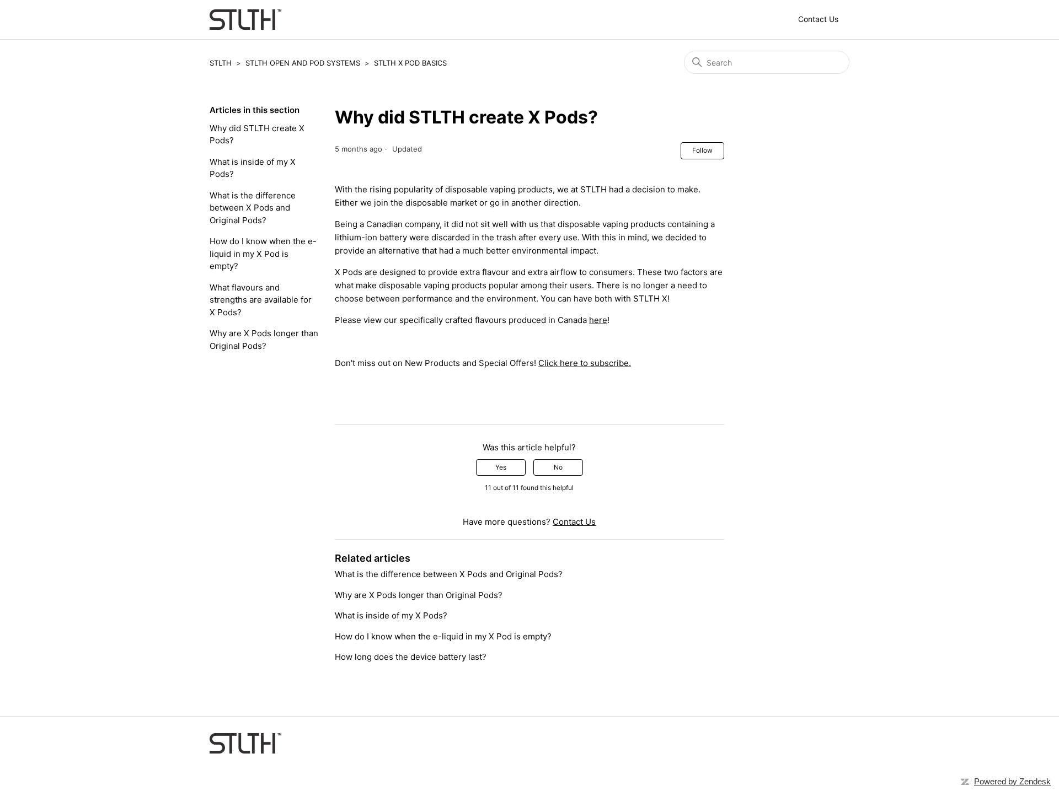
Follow (702, 150)
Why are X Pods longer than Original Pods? (264, 339)
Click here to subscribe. (584, 363)
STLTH (221, 62)
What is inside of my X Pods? (253, 168)
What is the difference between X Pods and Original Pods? (253, 207)
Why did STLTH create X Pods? (257, 134)
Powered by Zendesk (1012, 781)
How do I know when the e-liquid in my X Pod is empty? (263, 253)
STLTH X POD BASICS (410, 62)
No (558, 467)
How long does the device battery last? (410, 657)
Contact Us (818, 19)
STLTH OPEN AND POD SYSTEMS (302, 62)
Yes (500, 467)
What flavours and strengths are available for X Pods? (261, 300)
